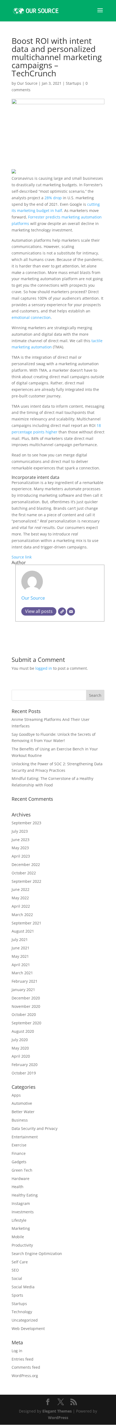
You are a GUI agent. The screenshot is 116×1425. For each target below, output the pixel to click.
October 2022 (24, 872)
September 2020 (26, 1022)
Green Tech (22, 1170)
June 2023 (20, 839)
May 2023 (20, 847)
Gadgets (19, 1161)
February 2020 (24, 1064)
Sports (17, 1295)
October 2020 (24, 1014)
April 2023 (21, 856)
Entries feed (22, 1359)
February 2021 (24, 981)
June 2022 (20, 889)
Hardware (20, 1178)
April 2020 (21, 1056)
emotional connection (31, 317)
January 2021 (23, 989)
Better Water (23, 1111)
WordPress (58, 1417)
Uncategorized (25, 1320)
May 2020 (20, 1048)
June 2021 (20, 947)
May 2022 (20, 897)
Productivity (22, 1245)
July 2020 (20, 1039)
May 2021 (20, 956)
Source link (22, 557)
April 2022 (21, 906)
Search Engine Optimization (37, 1253)
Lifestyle (19, 1220)
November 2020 (26, 1006)
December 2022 (26, 864)
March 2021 (22, 972)
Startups (73, 83)
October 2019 (24, 1073)
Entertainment (25, 1136)
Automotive (22, 1103)
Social (17, 1278)
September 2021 (26, 923)
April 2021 (21, 964)
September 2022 (26, 881)
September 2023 (26, 822)
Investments (23, 1211)
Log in (17, 1350)
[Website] (62, 611)
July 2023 (20, 831)
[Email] (71, 611)
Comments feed (26, 1367)
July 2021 (20, 939)
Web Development (28, 1328)
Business (20, 1120)
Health (17, 1186)
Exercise (19, 1145)
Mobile (18, 1236)
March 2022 (22, 914)
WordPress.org (25, 1375)
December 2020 (26, 998)
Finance (19, 1153)
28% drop (53, 197)
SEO (15, 1270)
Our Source (27, 83)
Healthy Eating (25, 1195)
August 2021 (23, 931)
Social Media (23, 1286)
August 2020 (23, 1031)
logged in (43, 668)
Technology (22, 1311)
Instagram (21, 1203)
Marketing (21, 1228)
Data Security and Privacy (34, 1128)
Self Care (20, 1261)
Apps (16, 1095)
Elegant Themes (57, 1411)
